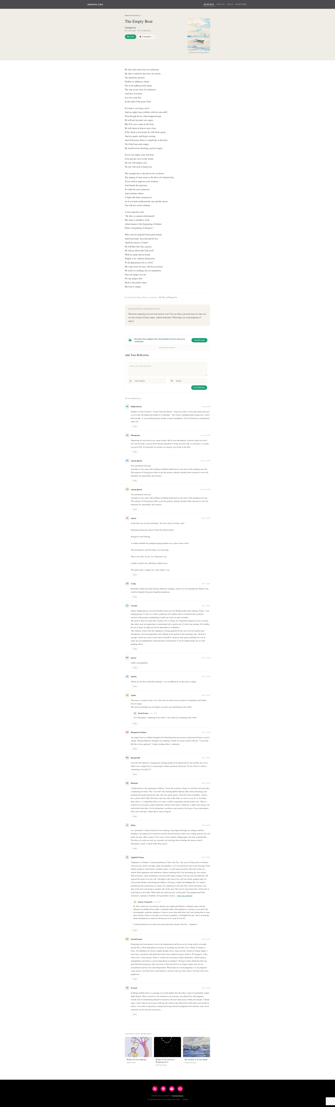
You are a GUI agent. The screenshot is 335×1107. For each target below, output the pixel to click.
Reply (135, 426)
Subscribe (241, 4)
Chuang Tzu (130, 27)
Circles (220, 4)
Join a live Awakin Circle (164, 339)
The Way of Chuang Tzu (168, 297)
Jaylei (133, 695)
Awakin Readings (133, 15)
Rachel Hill (135, 758)
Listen (132, 37)
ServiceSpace (177, 1095)
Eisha (133, 825)
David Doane (136, 939)
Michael (134, 783)
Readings (209, 4)
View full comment (184, 896)
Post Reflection (199, 387)
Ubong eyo (135, 435)
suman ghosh (136, 461)
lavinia (133, 676)
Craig (133, 583)
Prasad (134, 988)
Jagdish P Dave (137, 857)
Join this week (199, 340)
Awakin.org (95, 4)
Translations (146, 37)
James (133, 518)
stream (134, 606)
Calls (230, 4)
